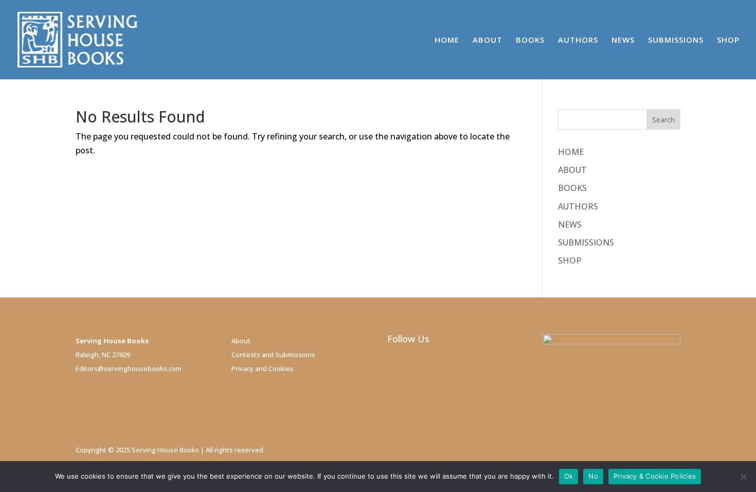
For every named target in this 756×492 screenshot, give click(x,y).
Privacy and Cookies (262, 368)
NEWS (623, 40)
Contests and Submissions (273, 354)
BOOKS (530, 40)
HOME (447, 40)
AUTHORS (578, 40)
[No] (743, 476)
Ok (568, 476)
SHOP (728, 40)
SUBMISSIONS (676, 40)
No (593, 476)
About (240, 340)
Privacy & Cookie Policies (655, 476)
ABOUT (487, 40)
